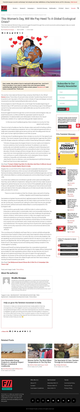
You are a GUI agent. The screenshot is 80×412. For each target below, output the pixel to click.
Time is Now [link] (32, 297)
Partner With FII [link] (52, 385)
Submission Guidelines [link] (37, 388)
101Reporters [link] (19, 368)
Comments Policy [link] (69, 383)
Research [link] (22, 8)
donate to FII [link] (41, 87)
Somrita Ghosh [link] (7, 368)
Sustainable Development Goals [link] (18, 297)
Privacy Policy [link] (68, 388)
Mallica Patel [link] (33, 365)
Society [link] (3, 14)
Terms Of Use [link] (68, 385)
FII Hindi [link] (61, 8)
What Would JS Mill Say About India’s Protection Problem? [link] (73, 216)
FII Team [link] (72, 232)
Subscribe (62, 109)
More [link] (67, 8)
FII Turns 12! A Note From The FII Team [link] (72, 227)
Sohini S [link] (71, 210)
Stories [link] (15, 8)
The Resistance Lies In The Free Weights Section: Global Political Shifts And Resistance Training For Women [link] (73, 175)
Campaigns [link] (30, 8)
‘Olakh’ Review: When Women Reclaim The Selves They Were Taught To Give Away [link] (73, 203)
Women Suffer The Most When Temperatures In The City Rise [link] (39, 361)
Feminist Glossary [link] (42, 8)
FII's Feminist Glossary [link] (65, 134)
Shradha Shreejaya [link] (8, 29)
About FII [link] (33, 383)
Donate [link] (73, 8)
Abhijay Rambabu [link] (61, 365)
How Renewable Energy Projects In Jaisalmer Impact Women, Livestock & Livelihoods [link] (12, 363)
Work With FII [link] (51, 388)
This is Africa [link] (20, 269)
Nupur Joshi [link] (44, 365)
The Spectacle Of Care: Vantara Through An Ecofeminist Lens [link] (66, 361)
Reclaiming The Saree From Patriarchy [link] (72, 190)
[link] (78, 126)
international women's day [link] (28, 295)
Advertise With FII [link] (52, 383)
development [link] (15, 295)
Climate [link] (9, 14)
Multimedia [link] (52, 8)
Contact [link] (33, 385)
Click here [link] (74, 2)
